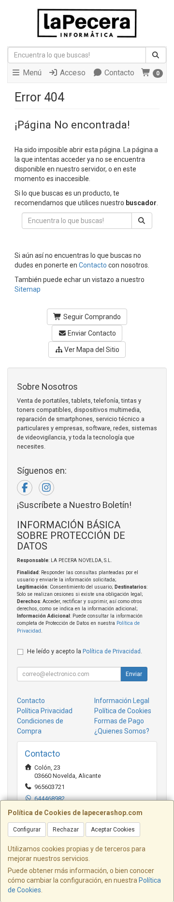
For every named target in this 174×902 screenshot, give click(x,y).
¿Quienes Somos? (121, 731)
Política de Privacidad (112, 651)
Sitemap (27, 289)
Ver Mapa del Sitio (91, 349)
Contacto (118, 72)
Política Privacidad (44, 711)
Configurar (27, 829)
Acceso (72, 72)
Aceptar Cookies (113, 829)
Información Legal (121, 701)
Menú (31, 72)
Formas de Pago (119, 721)
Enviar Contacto (91, 333)
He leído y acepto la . (84, 651)
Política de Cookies (122, 711)
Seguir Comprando (91, 317)
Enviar (134, 674)
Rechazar (66, 829)
